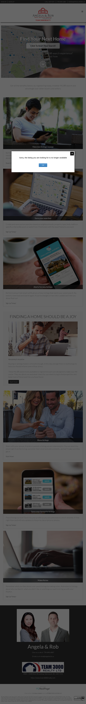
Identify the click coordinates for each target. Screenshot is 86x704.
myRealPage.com (43, 688)
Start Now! (14, 382)
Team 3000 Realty (43, 20)
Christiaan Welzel (37, 693)
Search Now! (10, 163)
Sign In (3, 2)
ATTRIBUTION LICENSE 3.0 (54, 693)
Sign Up (11, 2)
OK (43, 165)
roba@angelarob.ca (47, 656)
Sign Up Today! (11, 232)
